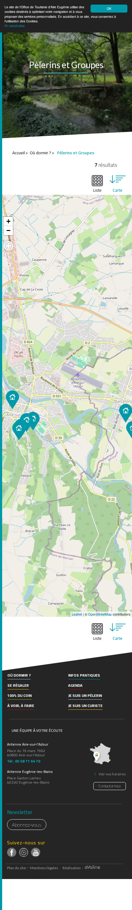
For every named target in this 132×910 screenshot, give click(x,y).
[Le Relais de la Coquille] (18, 430)
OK (109, 8)
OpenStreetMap (100, 614)
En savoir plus (15, 25)
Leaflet (77, 614)
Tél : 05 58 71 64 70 (23, 760)
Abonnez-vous (26, 824)
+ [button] (8, 221)
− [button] (8, 230)
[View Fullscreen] (8, 246)
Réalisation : (73, 868)
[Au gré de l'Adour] (12, 399)
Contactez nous (110, 786)
